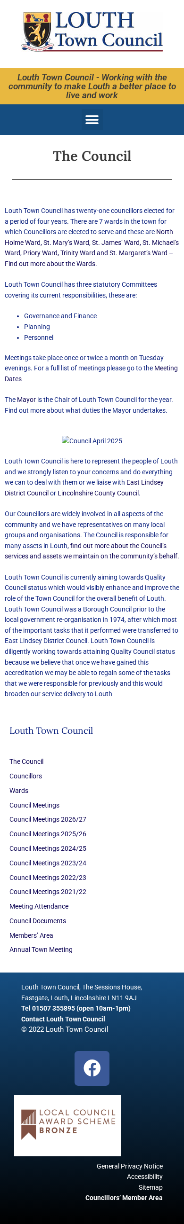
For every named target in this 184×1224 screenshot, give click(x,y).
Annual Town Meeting (41, 949)
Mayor (27, 399)
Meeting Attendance (38, 906)
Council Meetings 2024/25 (47, 848)
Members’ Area (31, 935)
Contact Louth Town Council (63, 1019)
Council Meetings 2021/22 (47, 891)
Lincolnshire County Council (98, 493)
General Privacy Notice (130, 1166)
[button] (92, 119)
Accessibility (145, 1176)
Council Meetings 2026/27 (47, 819)
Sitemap (151, 1187)
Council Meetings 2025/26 (47, 834)
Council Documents (37, 921)
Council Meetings (34, 805)
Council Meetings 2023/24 (47, 863)
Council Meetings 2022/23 (47, 877)
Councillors (25, 776)
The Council (26, 761)
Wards (18, 790)
